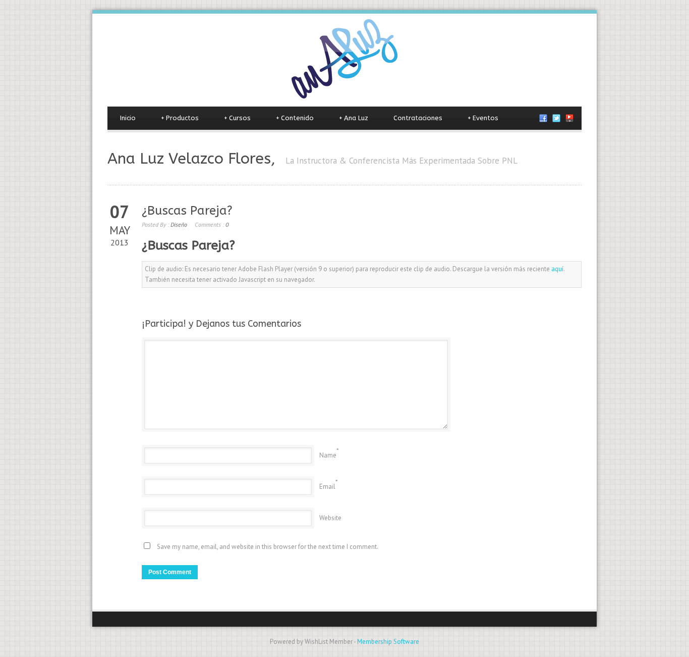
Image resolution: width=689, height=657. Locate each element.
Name (327, 455)
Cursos (237, 118)
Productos (180, 118)
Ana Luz (353, 118)
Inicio (128, 118)
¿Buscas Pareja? (187, 211)
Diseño (178, 224)
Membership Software (388, 641)
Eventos (483, 118)
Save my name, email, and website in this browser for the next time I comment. (267, 546)
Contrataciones (417, 118)
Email (327, 486)
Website (330, 518)
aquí (557, 269)
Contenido (295, 118)
